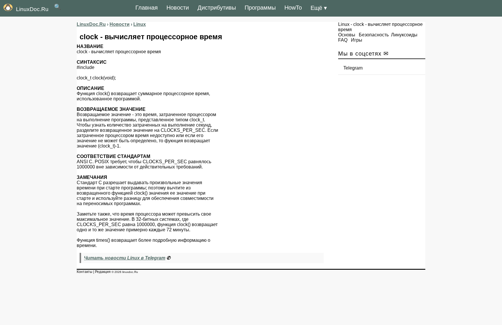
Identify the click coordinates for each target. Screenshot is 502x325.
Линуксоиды (404, 34)
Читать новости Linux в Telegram (124, 257)
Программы (260, 7)
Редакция (103, 272)
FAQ (342, 40)
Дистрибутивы (217, 7)
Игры (356, 40)
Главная (146, 7)
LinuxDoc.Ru (32, 9)
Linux (343, 24)
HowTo (293, 7)
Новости (177, 7)
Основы (346, 34)
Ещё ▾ (319, 8)
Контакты (84, 272)
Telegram (353, 67)
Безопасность (374, 34)
